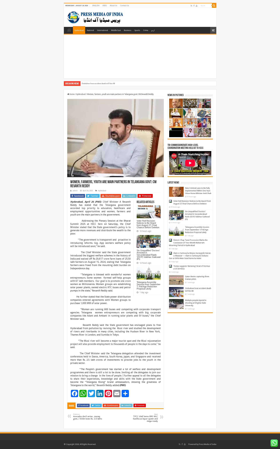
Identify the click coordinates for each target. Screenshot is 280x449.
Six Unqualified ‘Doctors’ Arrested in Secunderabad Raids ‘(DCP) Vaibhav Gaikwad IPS (148, 254)
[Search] (214, 5)
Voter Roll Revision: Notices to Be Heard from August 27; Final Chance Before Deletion (148, 224)
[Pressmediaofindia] (95, 16)
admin (75, 191)
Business (127, 30)
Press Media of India (207, 444)
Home (69, 30)
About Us (113, 6)
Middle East (116, 30)
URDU (104, 6)
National (90, 30)
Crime (145, 30)
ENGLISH (95, 6)
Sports (137, 30)
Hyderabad (79, 30)
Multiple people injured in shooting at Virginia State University (195, 303)
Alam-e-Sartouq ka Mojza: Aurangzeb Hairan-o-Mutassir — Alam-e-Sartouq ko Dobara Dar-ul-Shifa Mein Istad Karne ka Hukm (190, 255)
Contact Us (124, 6)
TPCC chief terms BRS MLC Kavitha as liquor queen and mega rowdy (145, 417)
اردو (153, 30)
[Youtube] (196, 5)
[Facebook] (194, 5)
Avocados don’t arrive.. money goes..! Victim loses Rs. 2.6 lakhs (87, 416)
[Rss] (191, 5)
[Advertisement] (140, 56)
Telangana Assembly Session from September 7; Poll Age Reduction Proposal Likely (148, 285)
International (102, 30)
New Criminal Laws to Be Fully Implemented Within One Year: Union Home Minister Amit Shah (198, 190)
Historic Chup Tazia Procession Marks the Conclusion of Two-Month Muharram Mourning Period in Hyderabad (188, 242)
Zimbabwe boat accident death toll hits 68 (98, 83)
